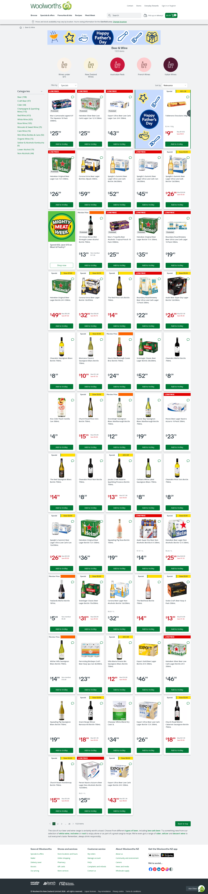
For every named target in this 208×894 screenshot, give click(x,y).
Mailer (33, 858)
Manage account (94, 858)
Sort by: (158, 85)
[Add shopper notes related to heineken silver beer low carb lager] (101, 97)
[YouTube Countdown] (163, 869)
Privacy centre (118, 891)
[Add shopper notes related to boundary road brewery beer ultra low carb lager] (188, 218)
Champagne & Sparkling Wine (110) (28, 110)
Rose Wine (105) (24, 123)
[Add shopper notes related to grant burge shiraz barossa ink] (101, 703)
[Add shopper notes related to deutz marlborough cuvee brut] (130, 339)
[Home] (20, 27)
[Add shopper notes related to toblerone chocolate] (187, 97)
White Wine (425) (25, 119)
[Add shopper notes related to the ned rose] (159, 582)
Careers (119, 862)
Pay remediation (104, 891)
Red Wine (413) (24, 115)
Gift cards (61, 866)
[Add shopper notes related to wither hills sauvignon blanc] (72, 642)
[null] (149, 119)
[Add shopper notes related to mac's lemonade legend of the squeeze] (72, 97)
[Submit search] (109, 15)
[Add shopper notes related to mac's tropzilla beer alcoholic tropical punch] (130, 218)
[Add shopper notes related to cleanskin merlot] (188, 339)
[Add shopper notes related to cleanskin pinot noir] (101, 460)
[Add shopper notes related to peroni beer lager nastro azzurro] (188, 400)
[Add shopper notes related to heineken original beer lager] (72, 157)
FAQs (90, 862)
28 (69, 824)
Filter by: (54, 85)
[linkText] (61, 240)
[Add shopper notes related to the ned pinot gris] (130, 279)
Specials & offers (37, 854)
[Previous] (50, 823)
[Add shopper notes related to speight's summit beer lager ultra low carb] (130, 157)
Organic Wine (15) (25, 138)
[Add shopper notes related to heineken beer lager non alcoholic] (188, 521)
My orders (91, 854)
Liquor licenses (90, 891)
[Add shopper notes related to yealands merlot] (72, 582)
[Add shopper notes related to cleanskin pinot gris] (188, 460)
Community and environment (127, 858)
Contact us (92, 871)
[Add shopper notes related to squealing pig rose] (130, 521)
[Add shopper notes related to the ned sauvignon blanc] (72, 460)
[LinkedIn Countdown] (159, 869)
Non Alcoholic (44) (25, 153)
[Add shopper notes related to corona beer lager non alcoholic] (130, 582)
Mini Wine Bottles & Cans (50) (30, 135)
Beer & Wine (30, 27)
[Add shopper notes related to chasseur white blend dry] (130, 703)
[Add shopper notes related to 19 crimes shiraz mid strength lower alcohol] (101, 218)
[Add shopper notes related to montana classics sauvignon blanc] (101, 339)
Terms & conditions (133, 891)
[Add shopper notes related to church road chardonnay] (72, 764)
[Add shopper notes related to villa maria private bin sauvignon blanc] (130, 642)
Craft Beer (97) (24, 101)
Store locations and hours (68, 854)
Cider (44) (21, 105)
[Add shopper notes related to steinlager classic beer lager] (159, 339)
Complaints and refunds (97, 866)
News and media (122, 866)
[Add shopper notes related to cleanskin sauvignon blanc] (72, 339)
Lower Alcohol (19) (25, 149)
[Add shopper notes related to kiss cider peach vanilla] (72, 400)
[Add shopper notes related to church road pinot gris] (101, 400)
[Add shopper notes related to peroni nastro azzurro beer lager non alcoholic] (101, 764)
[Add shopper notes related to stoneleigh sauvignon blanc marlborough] (130, 400)
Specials (64, 85)
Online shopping (64, 858)
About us (119, 854)
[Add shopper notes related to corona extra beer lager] (101, 157)
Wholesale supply (122, 871)
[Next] (73, 823)
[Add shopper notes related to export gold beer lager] (159, 642)
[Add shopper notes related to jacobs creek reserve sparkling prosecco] (130, 460)
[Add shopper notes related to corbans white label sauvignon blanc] (159, 460)
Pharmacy (61, 862)
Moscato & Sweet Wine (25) (29, 127)
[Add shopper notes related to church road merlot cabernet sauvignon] (188, 703)
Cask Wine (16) (24, 131)
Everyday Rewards (151, 6)
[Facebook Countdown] (150, 869)
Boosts (33, 866)
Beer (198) (22, 97)
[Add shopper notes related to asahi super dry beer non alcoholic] (159, 521)
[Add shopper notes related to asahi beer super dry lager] (188, 279)
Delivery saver (36, 862)
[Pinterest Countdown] (154, 869)
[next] (188, 113)
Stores (138, 6)
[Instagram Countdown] (167, 869)
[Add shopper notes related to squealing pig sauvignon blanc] (72, 703)
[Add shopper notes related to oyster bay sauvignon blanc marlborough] (159, 400)
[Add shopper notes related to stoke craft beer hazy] (188, 582)
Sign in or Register (169, 6)
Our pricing (35, 871)
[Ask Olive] (201, 889)
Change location (120, 22)
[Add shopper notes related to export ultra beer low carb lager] (130, 97)
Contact (130, 6)
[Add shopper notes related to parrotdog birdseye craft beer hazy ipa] (101, 642)
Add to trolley (62, 144)
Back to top (183, 823)
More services (63, 871)
